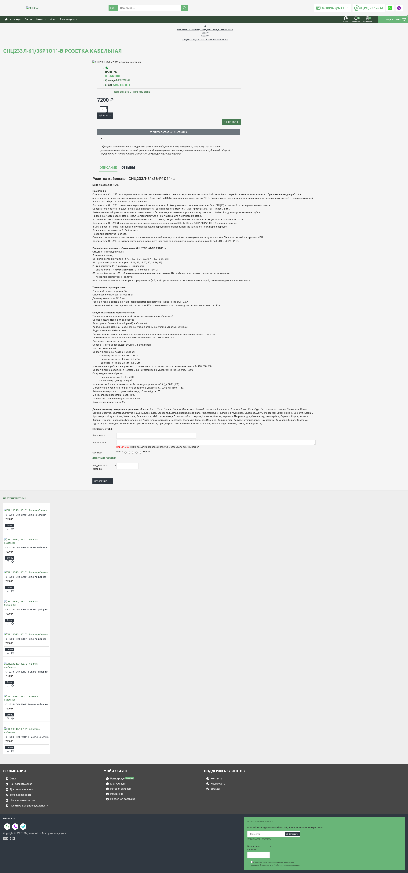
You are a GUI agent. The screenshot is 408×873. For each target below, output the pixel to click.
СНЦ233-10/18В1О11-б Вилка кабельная (26, 547)
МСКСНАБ (123, 80)
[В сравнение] (12, 528)
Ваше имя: (97, 435)
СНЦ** (205, 33)
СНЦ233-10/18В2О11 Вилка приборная (25, 577)
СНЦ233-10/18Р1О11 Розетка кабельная (26, 704)
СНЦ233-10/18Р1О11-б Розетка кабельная (27, 737)
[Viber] (15, 826)
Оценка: (96, 452)
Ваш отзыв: (98, 442)
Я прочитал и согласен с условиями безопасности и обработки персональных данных (275, 864)
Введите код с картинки (99, 467)
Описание (108, 167)
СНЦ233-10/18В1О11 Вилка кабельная (25, 515)
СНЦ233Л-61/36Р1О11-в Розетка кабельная (205, 39)
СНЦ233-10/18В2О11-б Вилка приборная (26, 609)
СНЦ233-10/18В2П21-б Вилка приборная (26, 671)
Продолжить (101, 481)
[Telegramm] (23, 826)
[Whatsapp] (7, 826)
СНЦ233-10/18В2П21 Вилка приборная (25, 639)
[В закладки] (8, 528)
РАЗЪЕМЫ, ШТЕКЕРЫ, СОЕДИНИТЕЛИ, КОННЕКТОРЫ (205, 29)
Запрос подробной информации (170, 132)
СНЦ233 (205, 36)
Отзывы (128, 167)
